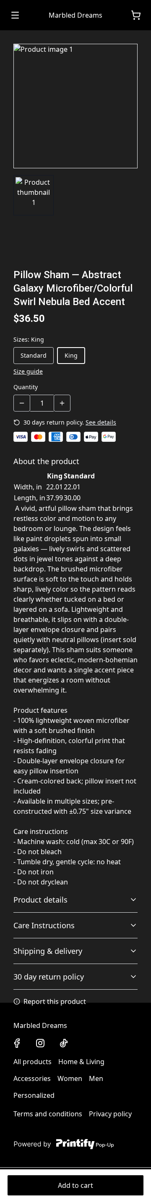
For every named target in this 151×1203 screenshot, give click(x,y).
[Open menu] (15, 15)
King (71, 355)
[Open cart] (136, 15)
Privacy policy (110, 1113)
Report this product (54, 1001)
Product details (40, 900)
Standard (34, 355)
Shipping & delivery (47, 951)
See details (101, 422)
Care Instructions (44, 925)
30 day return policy (48, 977)
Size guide (28, 371)
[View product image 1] (33, 195)
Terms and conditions (47, 1113)
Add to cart (75, 1185)
